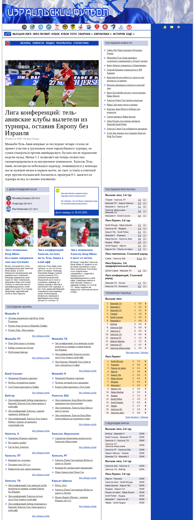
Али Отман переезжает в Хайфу (23, 386)
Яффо (114, 406)
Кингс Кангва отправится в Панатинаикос (126, 65)
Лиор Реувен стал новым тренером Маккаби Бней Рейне (123, 122)
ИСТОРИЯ (119, 34)
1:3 (139, 271)
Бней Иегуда (117, 361)
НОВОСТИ (38, 43)
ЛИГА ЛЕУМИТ (41, 34)
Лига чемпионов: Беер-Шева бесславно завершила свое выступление (19, 256)
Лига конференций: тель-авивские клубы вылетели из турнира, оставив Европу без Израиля (46, 122)
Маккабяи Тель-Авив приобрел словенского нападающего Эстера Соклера (127, 59)
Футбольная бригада (18, 351)
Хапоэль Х (115, 331)
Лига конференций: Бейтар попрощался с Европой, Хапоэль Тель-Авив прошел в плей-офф (27, 403)
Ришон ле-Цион (118, 368)
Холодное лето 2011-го (19, 464)
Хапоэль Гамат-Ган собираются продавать (127, 128)
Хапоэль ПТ (116, 344)
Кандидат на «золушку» (19, 459)
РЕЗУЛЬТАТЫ (64, 43)
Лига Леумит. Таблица (136, 417)
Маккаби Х (115, 307)
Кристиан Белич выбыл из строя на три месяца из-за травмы (125, 79)
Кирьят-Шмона (117, 341)
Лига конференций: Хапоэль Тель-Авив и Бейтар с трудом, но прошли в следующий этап (27, 421)
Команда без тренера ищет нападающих (74, 467)
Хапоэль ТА (116, 334)
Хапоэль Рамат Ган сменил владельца (125, 100)
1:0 (139, 200)
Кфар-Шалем (117, 392)
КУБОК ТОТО (69, 34)
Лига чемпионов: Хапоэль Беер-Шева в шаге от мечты (83, 254)
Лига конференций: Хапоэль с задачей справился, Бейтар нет (26, 412)
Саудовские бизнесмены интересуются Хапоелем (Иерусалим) (73, 440)
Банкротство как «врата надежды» (24, 468)
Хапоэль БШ (116, 327)
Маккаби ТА (116, 303)
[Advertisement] (49, 52)
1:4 (139, 228)
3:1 (139, 225)
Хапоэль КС (116, 409)
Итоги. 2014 (61, 485)
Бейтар (113, 324)
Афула (114, 371)
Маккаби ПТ (116, 310)
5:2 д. (139, 258)
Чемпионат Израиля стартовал (22, 378)
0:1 (139, 232)
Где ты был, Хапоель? (18, 446)
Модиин (114, 382)
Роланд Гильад (31, 138)
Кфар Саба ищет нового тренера (122, 104)
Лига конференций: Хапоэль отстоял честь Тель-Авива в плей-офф (51, 256)
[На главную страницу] (7, 34)
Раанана (115, 365)
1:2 (139, 249)
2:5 (139, 211)
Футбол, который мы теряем (21, 382)
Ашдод (114, 395)
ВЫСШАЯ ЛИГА (22, 34)
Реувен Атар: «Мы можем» (21, 329)
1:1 (139, 283)
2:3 (139, 235)
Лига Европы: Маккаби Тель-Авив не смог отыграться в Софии (73, 363)
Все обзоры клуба (41, 336)
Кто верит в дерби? (17, 442)
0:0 (139, 216)
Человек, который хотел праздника (71, 382)
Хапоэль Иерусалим (120, 348)
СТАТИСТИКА (81, 43)
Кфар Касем (117, 378)
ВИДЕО (50, 43)
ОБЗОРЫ (25, 43)
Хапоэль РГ (115, 338)
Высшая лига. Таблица (137, 352)
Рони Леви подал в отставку (21, 343)
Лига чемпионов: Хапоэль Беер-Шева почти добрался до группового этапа (73, 417)
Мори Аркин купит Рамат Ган (69, 471)
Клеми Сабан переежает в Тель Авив (72, 386)
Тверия (113, 314)
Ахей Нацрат (117, 402)
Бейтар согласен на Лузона (20, 347)
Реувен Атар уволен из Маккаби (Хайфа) (27, 325)
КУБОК (55, 34)
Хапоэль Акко (117, 413)
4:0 (139, 239)
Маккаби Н (115, 320)
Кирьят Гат (116, 389)
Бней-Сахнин (116, 317)
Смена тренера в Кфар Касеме (121, 116)
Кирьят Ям (116, 375)
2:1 (139, 203)
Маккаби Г (116, 385)
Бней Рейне (116, 399)
